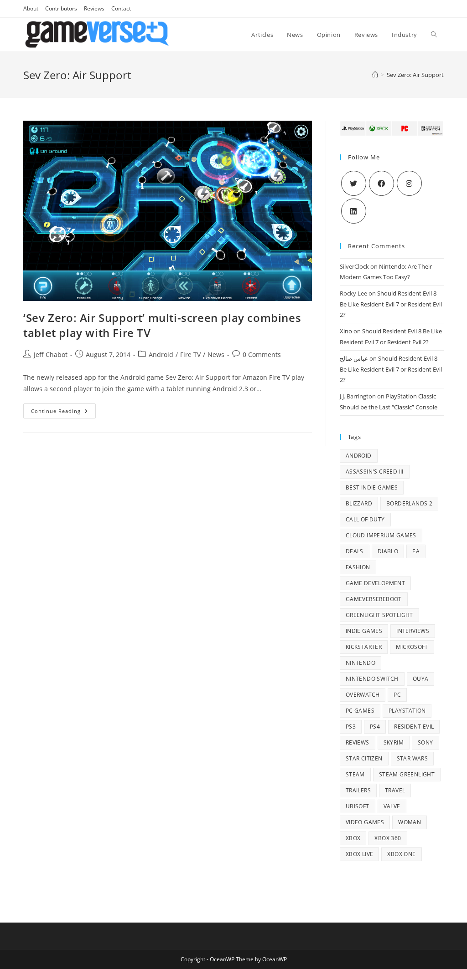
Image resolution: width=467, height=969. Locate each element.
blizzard (359, 503)
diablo (388, 551)
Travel (395, 790)
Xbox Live (360, 854)
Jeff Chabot (50, 354)
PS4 (375, 726)
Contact (121, 8)
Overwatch (363, 695)
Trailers (358, 790)
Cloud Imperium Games (381, 535)
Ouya (421, 679)
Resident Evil (414, 726)
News (216, 354)
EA (416, 551)
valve (392, 806)
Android (161, 354)
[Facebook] (381, 183)
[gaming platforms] (392, 127)
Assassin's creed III (375, 471)
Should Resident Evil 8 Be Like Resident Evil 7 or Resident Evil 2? (391, 304)
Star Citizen (364, 758)
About (30, 8)
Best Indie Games (372, 487)
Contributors (61, 8)
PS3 (351, 726)
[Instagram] (409, 183)
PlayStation (407, 710)
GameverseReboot (374, 599)
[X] (353, 183)
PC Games (360, 710)
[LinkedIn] (353, 211)
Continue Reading (63, 412)
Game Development (375, 583)
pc (397, 695)
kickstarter (364, 647)
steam (355, 774)
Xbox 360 (387, 838)
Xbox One (401, 854)
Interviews (412, 631)
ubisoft (357, 806)
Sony (425, 742)
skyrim (394, 742)
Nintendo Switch (372, 679)
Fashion (358, 567)
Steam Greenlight (407, 774)
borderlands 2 (409, 503)
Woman (409, 822)
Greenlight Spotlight (379, 615)
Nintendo (360, 663)
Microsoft (412, 647)
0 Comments (262, 354)
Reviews (94, 8)
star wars (412, 758)
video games (365, 822)
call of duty (365, 519)
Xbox (353, 838)
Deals (354, 551)
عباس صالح (354, 358)
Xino (346, 331)
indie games (364, 631)
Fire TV (190, 354)
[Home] (375, 75)
